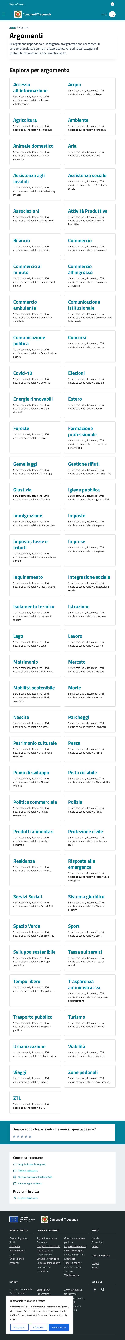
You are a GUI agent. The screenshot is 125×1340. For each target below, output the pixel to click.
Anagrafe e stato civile (48, 1246)
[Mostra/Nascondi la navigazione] (3, 14)
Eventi (95, 1267)
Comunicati (98, 1242)
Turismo (68, 1271)
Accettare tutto (59, 1327)
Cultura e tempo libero (48, 1263)
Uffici (12, 1254)
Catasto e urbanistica (48, 1258)
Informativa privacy (74, 1298)
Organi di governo (18, 1238)
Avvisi (95, 1246)
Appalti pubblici (45, 1250)
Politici (12, 1242)
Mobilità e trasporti (74, 1250)
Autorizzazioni (44, 1254)
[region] (39, 1315)
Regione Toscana (17, 4)
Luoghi (95, 1263)
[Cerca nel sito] (112, 14)
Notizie (95, 1238)
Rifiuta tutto (38, 1327)
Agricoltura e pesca (47, 1238)
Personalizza (19, 1327)
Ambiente (42, 1242)
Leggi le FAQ (43, 1290)
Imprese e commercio (75, 1246)
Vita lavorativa (71, 1275)
